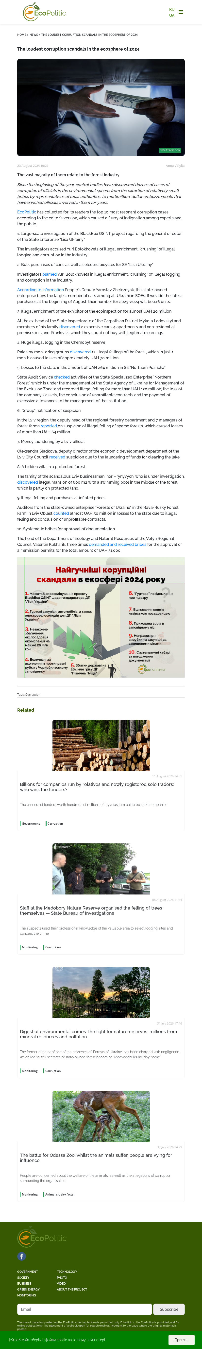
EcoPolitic (26, 212)
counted (61, 513)
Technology (67, 1271)
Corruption (32, 694)
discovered (69, 326)
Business (24, 1283)
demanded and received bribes (117, 544)
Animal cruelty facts (59, 1194)
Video (61, 1283)
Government (27, 1271)
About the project (72, 1289)
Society (23, 1277)
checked (62, 377)
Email (26, 1309)
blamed (49, 274)
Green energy (28, 1289)
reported (49, 426)
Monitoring (26, 1295)
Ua (171, 15)
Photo (62, 1277)
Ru (171, 9)
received (57, 457)
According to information (40, 289)
